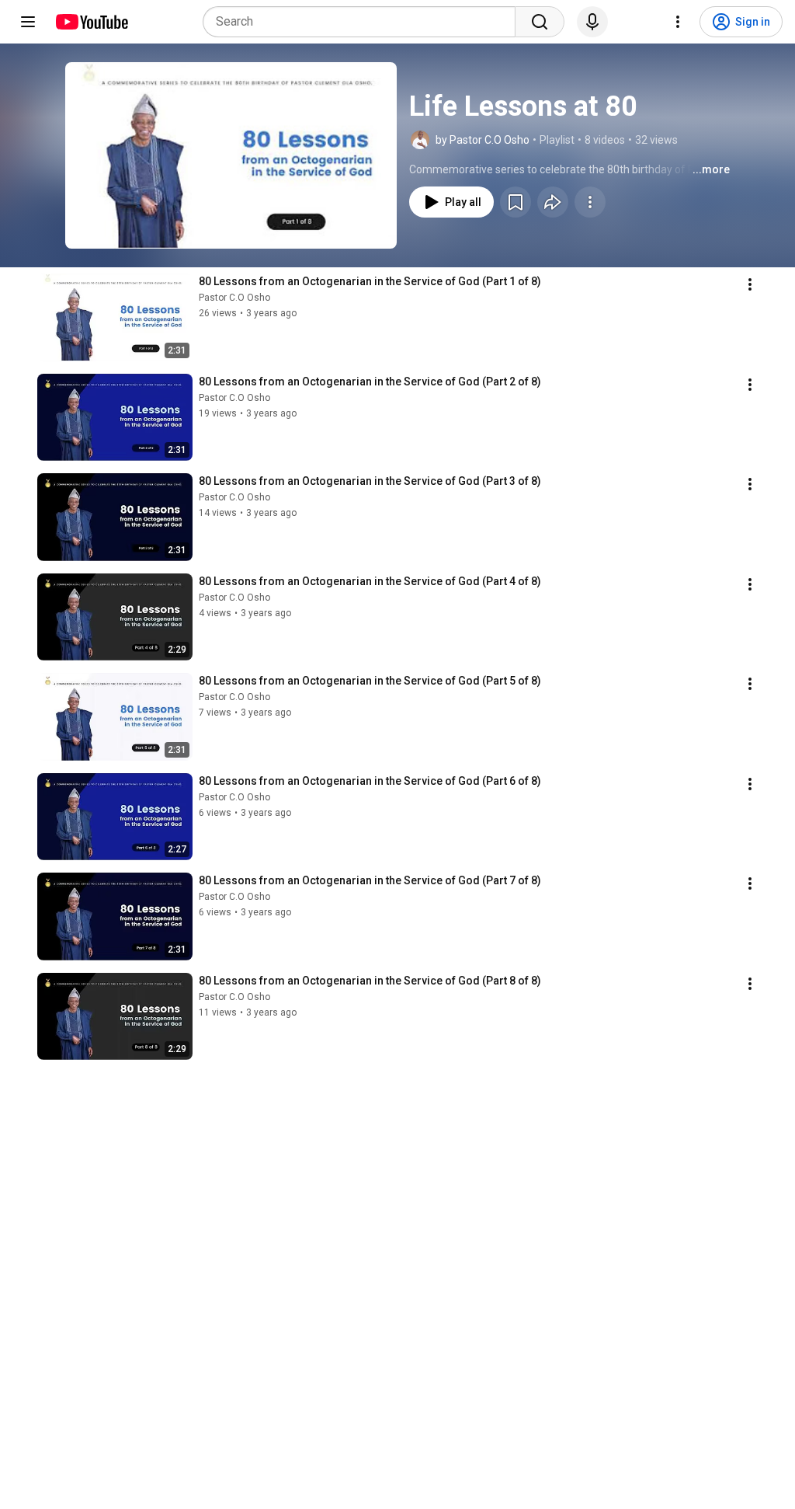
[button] (231, 155)
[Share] (552, 202)
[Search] (539, 21)
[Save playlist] (515, 202)
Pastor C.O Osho (234, 297)
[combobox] (364, 21)
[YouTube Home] (91, 22)
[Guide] (28, 21)
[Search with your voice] (592, 21)
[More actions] (590, 202)
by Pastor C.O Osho (482, 140)
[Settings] (677, 21)
